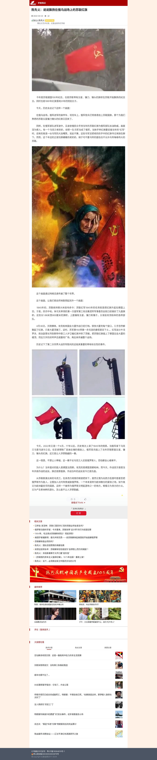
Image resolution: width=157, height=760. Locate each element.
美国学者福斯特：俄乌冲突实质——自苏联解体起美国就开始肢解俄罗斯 (66, 537)
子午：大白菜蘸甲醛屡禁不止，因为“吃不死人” (97, 622)
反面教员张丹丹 (40, 622)
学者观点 (42, 3)
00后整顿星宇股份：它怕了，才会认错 (51, 685)
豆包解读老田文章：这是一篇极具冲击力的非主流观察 (57, 655)
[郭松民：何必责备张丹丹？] (100, 596)
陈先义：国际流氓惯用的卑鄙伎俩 (49, 545)
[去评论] (150, 523)
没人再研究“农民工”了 (43, 704)
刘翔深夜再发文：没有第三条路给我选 (51, 665)
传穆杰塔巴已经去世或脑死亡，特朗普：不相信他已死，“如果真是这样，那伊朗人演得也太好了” (73, 696)
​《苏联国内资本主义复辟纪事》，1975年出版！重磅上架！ (60, 557)
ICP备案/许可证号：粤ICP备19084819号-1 (48, 751)
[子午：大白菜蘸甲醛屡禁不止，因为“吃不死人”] (100, 614)
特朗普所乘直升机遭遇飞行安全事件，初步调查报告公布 (58, 714)
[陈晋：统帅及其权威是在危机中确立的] (55, 596)
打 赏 (78, 513)
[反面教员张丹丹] (55, 614)
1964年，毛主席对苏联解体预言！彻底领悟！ (55, 533)
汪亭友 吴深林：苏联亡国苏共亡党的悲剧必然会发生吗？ (60, 525)
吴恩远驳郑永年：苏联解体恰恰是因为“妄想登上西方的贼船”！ (62, 549)
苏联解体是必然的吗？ (44, 541)
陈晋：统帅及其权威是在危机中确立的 (49, 604)
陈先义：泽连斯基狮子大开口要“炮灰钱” (52, 553)
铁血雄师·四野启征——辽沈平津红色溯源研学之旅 (56, 734)
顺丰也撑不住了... (42, 675)
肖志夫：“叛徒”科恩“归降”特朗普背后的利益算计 (55, 724)
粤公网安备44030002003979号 (46, 754)
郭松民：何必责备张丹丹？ (89, 604)
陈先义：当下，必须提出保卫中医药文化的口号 (55, 561)
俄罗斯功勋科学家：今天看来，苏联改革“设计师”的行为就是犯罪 (63, 529)
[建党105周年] (78, 582)
